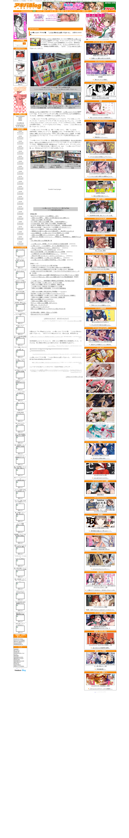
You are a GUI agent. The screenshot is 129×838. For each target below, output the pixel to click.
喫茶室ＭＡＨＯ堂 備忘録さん (46, 144)
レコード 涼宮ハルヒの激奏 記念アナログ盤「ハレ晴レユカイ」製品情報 (52, 269)
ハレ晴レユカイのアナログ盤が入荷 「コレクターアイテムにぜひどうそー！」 (54, 271)
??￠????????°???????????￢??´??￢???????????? (46, 354)
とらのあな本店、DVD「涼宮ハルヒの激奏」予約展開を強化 (48, 223)
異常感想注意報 (56, 210)
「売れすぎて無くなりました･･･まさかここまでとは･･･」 (48, 256)
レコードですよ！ (52, 345)
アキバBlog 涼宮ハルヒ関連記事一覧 (41, 240)
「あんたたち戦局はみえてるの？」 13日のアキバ (45, 248)
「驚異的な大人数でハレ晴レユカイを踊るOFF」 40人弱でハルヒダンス (52, 231)
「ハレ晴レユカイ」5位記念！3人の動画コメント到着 (46, 286)
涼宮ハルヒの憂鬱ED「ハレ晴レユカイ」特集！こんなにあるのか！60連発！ (53, 295)
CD (68, 320)
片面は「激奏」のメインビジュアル (40, 133)
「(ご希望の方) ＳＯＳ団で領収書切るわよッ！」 (45, 254)
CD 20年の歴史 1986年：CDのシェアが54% (44, 312)
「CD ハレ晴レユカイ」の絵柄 (65, 133)
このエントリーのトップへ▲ (74, 376)
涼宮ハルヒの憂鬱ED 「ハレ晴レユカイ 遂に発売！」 (46, 258)
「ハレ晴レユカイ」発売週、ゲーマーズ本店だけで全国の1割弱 (49, 244)
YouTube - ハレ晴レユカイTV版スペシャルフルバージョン (48, 293)
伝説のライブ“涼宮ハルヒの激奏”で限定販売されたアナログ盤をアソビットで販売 (55, 275)
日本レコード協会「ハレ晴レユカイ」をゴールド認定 (46, 282)
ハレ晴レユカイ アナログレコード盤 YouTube (44, 265)
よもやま (71, 320)
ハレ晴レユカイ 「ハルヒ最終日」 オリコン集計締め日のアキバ (50, 246)
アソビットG (66, 44)
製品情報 (54, 131)
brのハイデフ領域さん (41, 142)
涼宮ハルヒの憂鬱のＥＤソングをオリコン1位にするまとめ (48, 308)
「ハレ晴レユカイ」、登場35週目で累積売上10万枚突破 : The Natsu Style (52, 280)
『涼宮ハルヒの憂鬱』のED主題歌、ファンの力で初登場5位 (48, 288)
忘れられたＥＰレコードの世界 (40, 314)
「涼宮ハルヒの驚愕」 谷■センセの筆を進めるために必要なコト (50, 218)
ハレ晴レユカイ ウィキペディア (40, 307)
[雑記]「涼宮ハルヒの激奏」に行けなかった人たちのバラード (46, 362)
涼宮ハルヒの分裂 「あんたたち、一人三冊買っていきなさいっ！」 (51, 227)
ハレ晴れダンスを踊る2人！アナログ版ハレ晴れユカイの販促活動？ (51, 267)
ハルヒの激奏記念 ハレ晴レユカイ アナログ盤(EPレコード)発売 (50, 233)
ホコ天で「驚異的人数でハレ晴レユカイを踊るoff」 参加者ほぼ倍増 (51, 225)
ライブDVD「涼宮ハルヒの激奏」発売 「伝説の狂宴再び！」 (49, 221)
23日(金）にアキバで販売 (48, 39)
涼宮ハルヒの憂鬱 (77, 320)
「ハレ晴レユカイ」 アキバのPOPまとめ (43, 249)
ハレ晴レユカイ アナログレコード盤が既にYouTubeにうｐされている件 (46, 336)
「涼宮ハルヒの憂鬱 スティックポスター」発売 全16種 (47, 235)
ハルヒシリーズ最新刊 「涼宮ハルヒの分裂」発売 (46, 229)
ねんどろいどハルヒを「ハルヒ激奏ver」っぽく (45, 216)
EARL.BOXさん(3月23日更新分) (60, 140)
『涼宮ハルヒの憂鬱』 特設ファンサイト (43, 301)
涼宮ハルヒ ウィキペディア (39, 305)
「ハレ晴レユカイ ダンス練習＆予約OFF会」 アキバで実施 (48, 260)
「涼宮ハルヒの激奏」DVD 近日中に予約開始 (44, 291)
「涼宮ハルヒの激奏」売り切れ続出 (41, 219)
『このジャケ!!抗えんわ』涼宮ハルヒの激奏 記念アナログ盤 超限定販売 (52, 277)
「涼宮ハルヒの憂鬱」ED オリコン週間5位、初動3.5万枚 (47, 284)
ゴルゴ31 (63, 291)
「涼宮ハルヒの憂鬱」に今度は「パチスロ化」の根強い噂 (48, 297)
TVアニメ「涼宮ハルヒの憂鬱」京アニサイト (44, 303)
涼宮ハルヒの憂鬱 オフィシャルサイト (42, 299)
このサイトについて (50, 318)
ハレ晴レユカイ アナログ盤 (71, 112)
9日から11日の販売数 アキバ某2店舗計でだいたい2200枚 (48, 251)
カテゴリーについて (63, 318)
